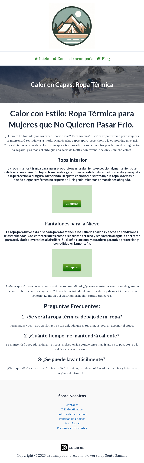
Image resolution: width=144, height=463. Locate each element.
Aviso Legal (72, 423)
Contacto (72, 405)
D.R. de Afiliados (72, 409)
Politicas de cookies (72, 418)
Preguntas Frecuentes (72, 428)
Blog (106, 58)
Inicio (44, 58)
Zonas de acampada (75, 58)
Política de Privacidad (72, 414)
